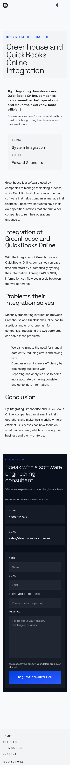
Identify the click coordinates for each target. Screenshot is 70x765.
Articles (10, 742)
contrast (58, 5)
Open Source (13, 748)
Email (12, 575)
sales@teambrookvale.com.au (29, 538)
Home (7, 736)
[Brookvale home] (5, 5)
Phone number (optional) (25, 594)
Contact (10, 754)
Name (12, 558)
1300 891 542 (18, 517)
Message (14, 611)
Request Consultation (35, 677)
